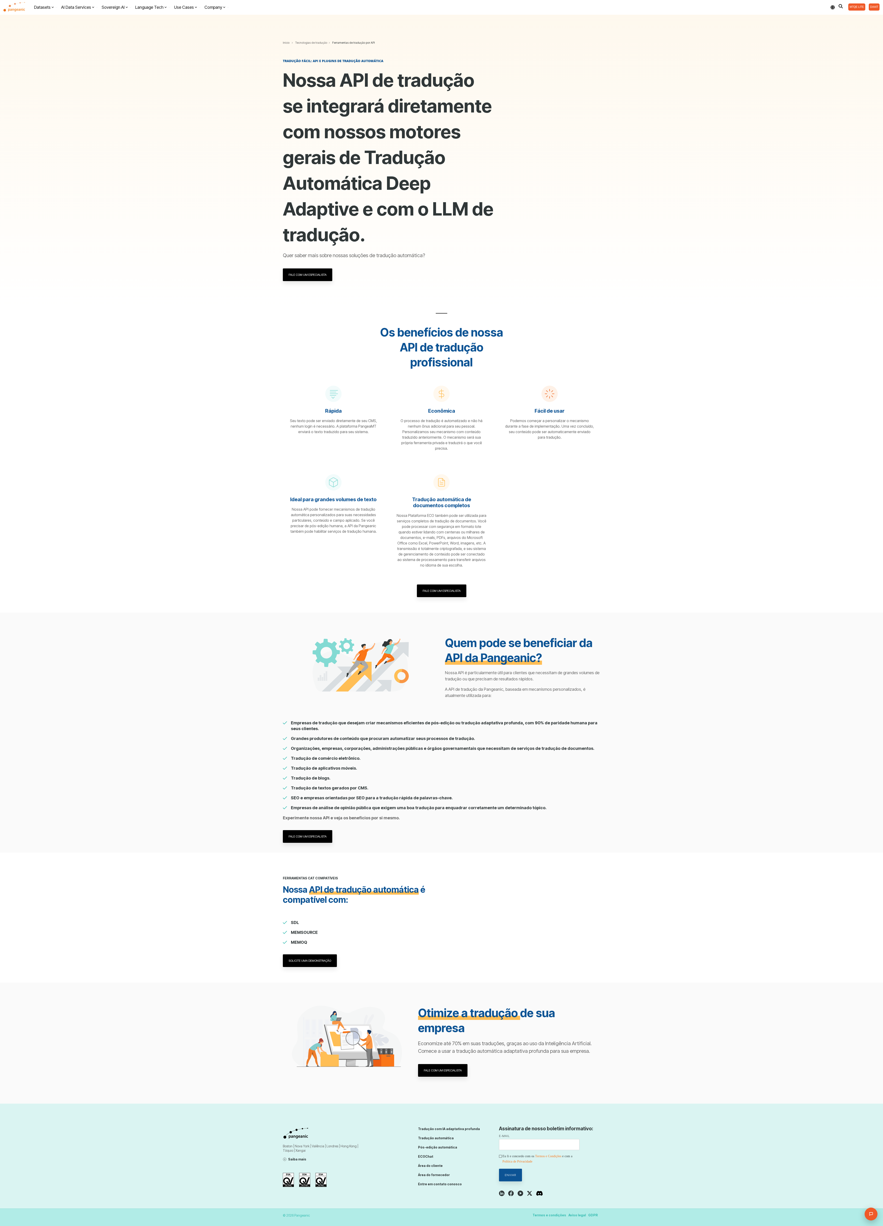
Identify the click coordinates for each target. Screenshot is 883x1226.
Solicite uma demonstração (310, 960)
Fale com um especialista (308, 274)
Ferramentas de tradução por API (353, 42)
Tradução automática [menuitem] (436, 1138)
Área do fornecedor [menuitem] (434, 1175)
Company (213, 7)
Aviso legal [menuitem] (577, 1215)
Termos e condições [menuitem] (549, 1215)
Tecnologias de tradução (311, 42)
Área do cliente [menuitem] (430, 1166)
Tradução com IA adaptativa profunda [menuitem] (449, 1129)
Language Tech (149, 7)
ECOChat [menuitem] (425, 1156)
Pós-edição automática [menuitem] (437, 1147)
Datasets (42, 7)
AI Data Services (76, 7)
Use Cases (184, 7)
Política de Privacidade (517, 1161)
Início (286, 42)
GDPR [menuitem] (593, 1215)
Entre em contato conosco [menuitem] (440, 1184)
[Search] (841, 6)
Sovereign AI (113, 7)
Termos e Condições (548, 1156)
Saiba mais (297, 1159)
